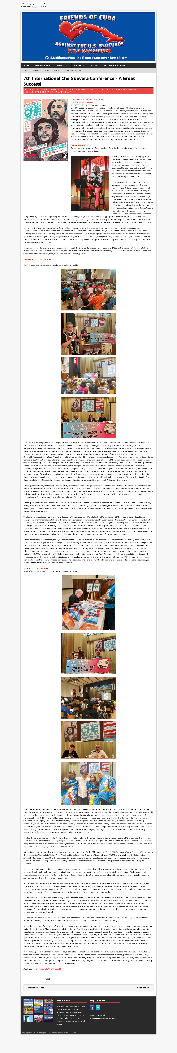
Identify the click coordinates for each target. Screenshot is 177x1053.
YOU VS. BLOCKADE (31, 70)
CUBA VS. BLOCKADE (51, 70)
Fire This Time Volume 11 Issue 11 (48, 969)
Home (26, 65)
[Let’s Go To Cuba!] (28, 1012)
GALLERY (94, 65)
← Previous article (34, 987)
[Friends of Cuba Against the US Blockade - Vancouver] (88, 37)
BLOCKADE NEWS (43, 65)
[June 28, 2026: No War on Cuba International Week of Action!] (38, 1012)
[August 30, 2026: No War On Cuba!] (28, 1005)
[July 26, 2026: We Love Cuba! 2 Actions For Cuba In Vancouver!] (38, 1005)
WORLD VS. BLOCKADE (73, 70)
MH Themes (71, 1033)
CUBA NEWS (63, 65)
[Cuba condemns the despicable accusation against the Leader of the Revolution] (48, 1020)
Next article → (144, 987)
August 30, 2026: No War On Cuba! (71, 1006)
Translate (41, 6)
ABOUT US (79, 65)
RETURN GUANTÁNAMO (115, 65)
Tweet (47, 979)
